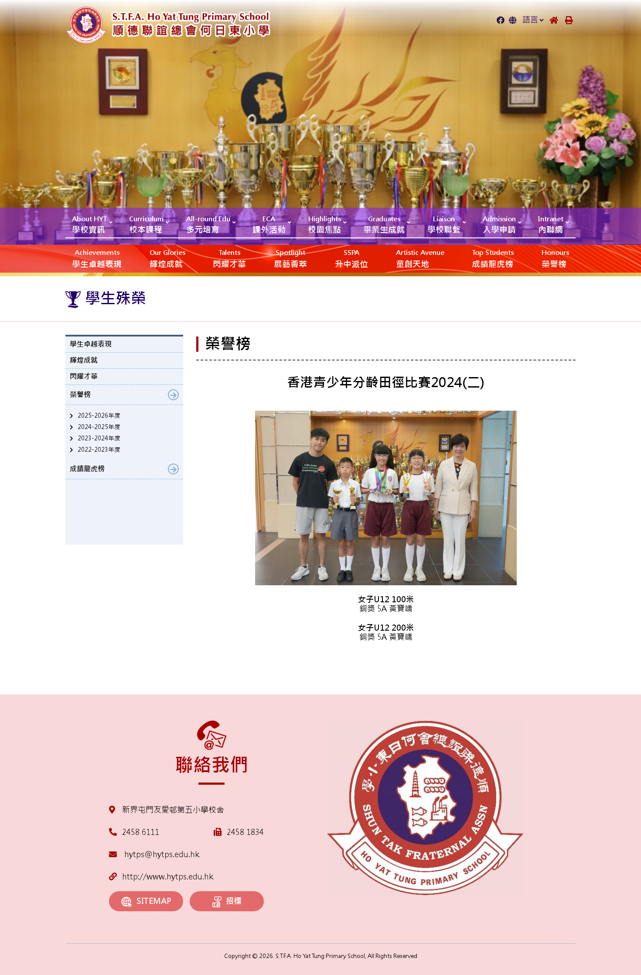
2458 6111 (140, 832)
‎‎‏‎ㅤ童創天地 (420, 258)
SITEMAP (153, 901)
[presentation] (209, 655)
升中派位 (351, 258)
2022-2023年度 (99, 449)
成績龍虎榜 (493, 258)
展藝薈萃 (290, 258)
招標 (234, 901)
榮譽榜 (555, 258)
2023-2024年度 (99, 438)
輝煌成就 (167, 258)
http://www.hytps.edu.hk (167, 877)
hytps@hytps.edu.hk (160, 854)
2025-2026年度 (99, 415)
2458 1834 (245, 832)
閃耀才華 (229, 258)
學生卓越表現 (97, 258)
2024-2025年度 (99, 427)
